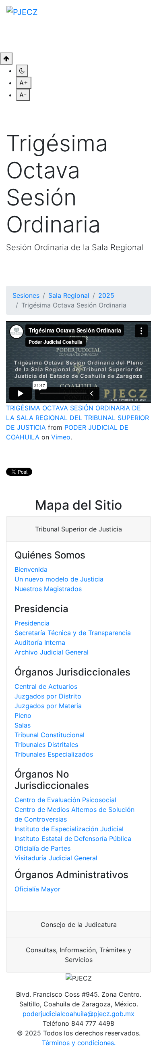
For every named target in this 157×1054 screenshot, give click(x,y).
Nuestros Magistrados (48, 589)
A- (23, 95)
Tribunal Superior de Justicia (78, 529)
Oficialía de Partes (42, 848)
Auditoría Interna (39, 642)
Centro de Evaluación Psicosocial (65, 800)
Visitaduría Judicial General (55, 858)
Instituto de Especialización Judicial (69, 829)
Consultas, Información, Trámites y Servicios (78, 955)
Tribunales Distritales (46, 744)
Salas (22, 725)
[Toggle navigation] (139, 38)
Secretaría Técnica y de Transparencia (72, 633)
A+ (23, 83)
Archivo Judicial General (51, 652)
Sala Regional (68, 295)
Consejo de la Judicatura (79, 924)
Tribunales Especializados (53, 754)
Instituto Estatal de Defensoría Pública (72, 838)
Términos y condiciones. (79, 1043)
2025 (106, 295)
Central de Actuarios (45, 686)
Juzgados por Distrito (47, 696)
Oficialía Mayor (37, 889)
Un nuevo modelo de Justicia (58, 579)
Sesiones (25, 295)
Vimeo (60, 437)
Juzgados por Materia (48, 706)
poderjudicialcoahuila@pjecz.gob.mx (78, 1014)
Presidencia (32, 623)
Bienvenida (31, 569)
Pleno (22, 715)
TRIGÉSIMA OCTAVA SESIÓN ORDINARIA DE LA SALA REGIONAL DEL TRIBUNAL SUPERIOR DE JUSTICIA (77, 417)
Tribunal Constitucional (49, 735)
